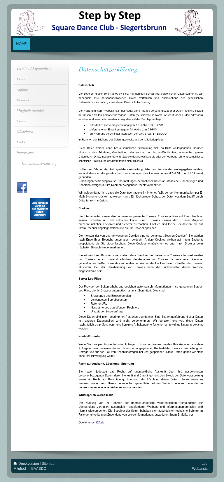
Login (206, 463)
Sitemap (48, 463)
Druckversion (29, 463)
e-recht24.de (96, 422)
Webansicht (201, 468)
